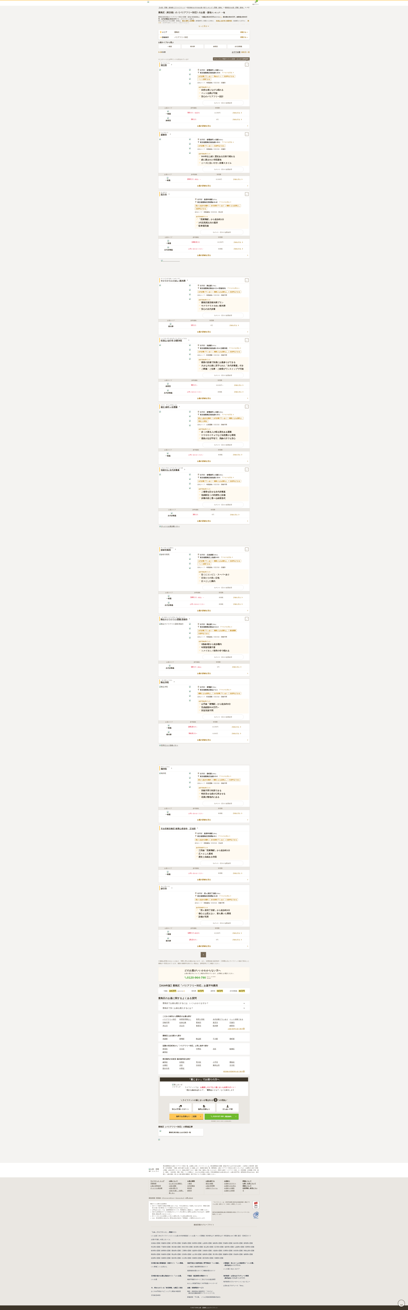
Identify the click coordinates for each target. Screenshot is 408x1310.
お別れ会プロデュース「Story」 (234, 1285)
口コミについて (180, 1198)
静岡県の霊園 (165, 1250)
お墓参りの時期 (229, 1190)
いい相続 (190, 1266)
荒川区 (198, 1062)
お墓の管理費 (210, 1186)
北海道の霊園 (155, 1243)
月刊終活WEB (155, 1295)
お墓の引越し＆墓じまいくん (160, 1239)
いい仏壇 (154, 1279)
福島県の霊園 (217, 1243)
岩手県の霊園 (176, 1243)
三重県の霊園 (186, 1250)
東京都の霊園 (176, 1247)
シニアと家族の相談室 (173, 1291)
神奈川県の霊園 (187, 1247)
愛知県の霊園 (176, 1250)
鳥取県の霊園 (155, 1254)
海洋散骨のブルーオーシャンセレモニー (236, 1281)
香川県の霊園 (217, 1254)
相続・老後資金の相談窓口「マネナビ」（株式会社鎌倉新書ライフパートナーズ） (201, 1292)
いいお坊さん (162, 1266)
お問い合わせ (189, 1198)
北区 (214, 1049)
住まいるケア (235, 1269)
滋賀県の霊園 (196, 1250)
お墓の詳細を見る (204, 126)
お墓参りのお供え (230, 1186)
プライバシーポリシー (168, 1198)
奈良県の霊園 (237, 1250)
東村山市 (216, 1065)
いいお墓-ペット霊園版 (197, 1235)
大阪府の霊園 (217, 1250)
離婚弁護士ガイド (209, 1270)
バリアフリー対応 (169, 1019)
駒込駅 (198, 1039)
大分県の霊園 (186, 1258)
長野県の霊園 (249, 1247)
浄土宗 (165, 1026)
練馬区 (165, 1052)
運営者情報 (152, 1198)
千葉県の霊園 (165, 1247)
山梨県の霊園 (239, 1247)
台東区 (165, 1065)
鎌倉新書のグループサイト (204, 1225)
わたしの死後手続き (194, 1283)
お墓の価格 (172, 1186)
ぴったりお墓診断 (156, 1188)
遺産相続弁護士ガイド (194, 1270)
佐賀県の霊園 (155, 1258)
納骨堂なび (218, 1235)
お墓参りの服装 (229, 1188)
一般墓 (169, 46)
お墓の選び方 (173, 1188)
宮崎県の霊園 (196, 1258)
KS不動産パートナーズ (209, 1283)
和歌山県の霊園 (249, 1250)
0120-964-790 (196, 977)
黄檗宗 (198, 1026)
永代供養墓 (238, 46)
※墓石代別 (180, 991)
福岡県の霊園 (248, 1254)
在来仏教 (182, 1022)
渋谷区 (198, 1065)
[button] (223, 102)
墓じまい (172, 1193)
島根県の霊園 (165, 1254)
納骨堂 (215, 46)
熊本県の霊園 (176, 1258)
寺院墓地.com (228, 1235)
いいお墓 (154, 1235)
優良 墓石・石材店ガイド (242, 1235)
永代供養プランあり (220, 1019)
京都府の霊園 (207, 1250)
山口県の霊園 (196, 1254)
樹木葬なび (210, 1235)
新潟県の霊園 (198, 1247)
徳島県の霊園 (207, 1254)
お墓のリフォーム (212, 1188)
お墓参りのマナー (230, 1183)
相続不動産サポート (194, 1279)
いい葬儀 (154, 1266)
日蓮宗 (232, 1022)
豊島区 (232, 1062)
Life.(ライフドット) (164, 1235)
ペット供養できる (236, 1019)
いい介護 (226, 1269)
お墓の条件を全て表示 (235, 1029)
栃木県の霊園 (237, 1243)
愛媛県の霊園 (227, 1254)
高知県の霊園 (237, 1254)
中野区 (198, 1049)
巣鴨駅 (181, 1039)
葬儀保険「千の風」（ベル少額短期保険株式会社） (204, 1297)
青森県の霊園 (165, 1243)
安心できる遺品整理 (208, 1279)
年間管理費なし (185, 1019)
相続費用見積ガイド (201, 1266)
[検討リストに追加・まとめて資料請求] (247, 65)
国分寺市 (166, 1068)
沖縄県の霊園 (218, 1258)
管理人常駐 (200, 1019)
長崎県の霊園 (165, 1258)
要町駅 (232, 1039)
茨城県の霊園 (227, 1243)
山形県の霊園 (207, 1243)
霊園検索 (153, 1183)
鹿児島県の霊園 (208, 1258)
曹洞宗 (198, 1022)
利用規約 (158, 1198)
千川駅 (215, 1039)
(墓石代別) (217, 17)
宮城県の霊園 (186, 1243)
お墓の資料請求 (155, 1186)
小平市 (215, 1062)
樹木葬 (192, 46)
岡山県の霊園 (176, 1254)
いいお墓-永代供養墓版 (180, 1235)
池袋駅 (165, 1039)
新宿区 (165, 1049)
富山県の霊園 (208, 1247)
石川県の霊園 (218, 1247)
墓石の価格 (209, 1183)
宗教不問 (166, 1022)
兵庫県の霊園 (227, 1250)
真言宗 (215, 1022)
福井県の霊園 (229, 1247)
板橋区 (232, 1049)
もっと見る (202, 26)
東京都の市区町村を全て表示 (233, 1071)
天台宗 (181, 1026)
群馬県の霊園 (248, 1243)
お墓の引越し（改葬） (176, 1190)
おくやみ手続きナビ (157, 1291)
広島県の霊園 (186, 1254)
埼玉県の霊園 (155, 1247)
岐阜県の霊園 (155, 1250)
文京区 (181, 1049)
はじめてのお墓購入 (175, 1183)
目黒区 (181, 1062)
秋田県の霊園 (196, 1243)
